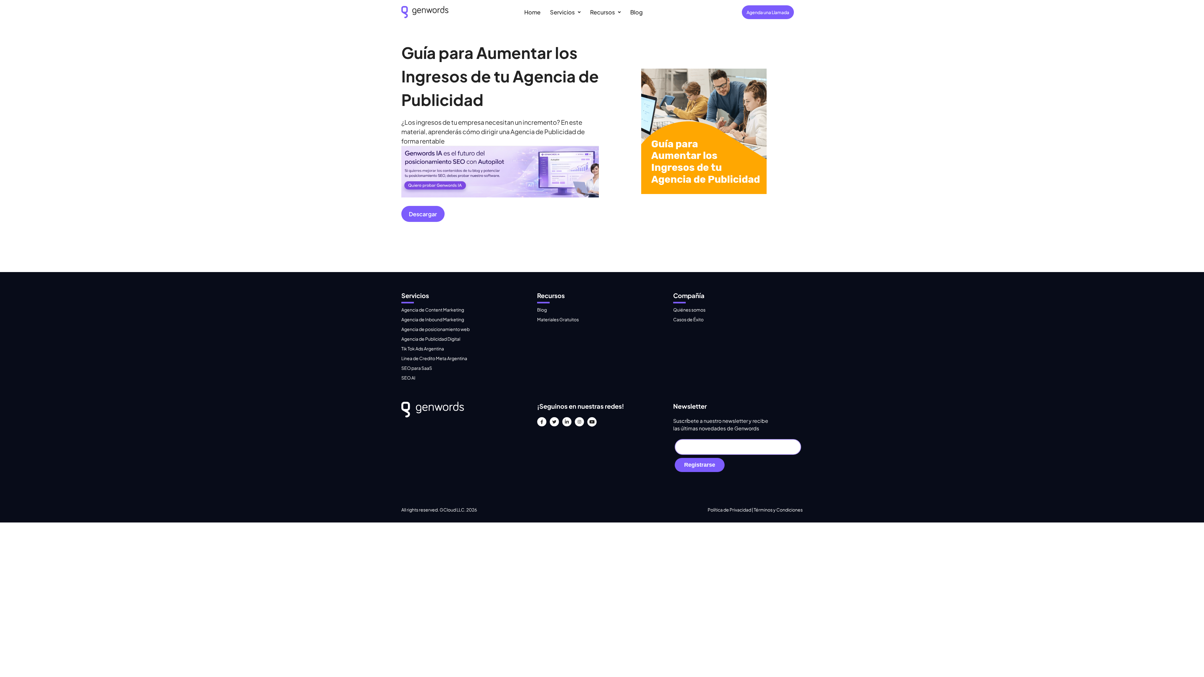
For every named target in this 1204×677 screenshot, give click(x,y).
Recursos (602, 12)
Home (532, 12)
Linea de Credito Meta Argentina (434, 358)
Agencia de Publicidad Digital (430, 339)
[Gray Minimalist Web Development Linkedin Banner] (500, 195)
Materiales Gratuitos (558, 319)
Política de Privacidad (730, 509)
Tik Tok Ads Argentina (422, 348)
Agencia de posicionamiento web (435, 329)
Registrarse (699, 465)
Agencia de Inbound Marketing (432, 319)
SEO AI (408, 377)
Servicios (562, 12)
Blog (636, 12)
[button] (565, 12)
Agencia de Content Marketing (432, 309)
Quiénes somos (689, 309)
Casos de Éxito (688, 319)
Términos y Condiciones (778, 509)
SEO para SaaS (416, 368)
